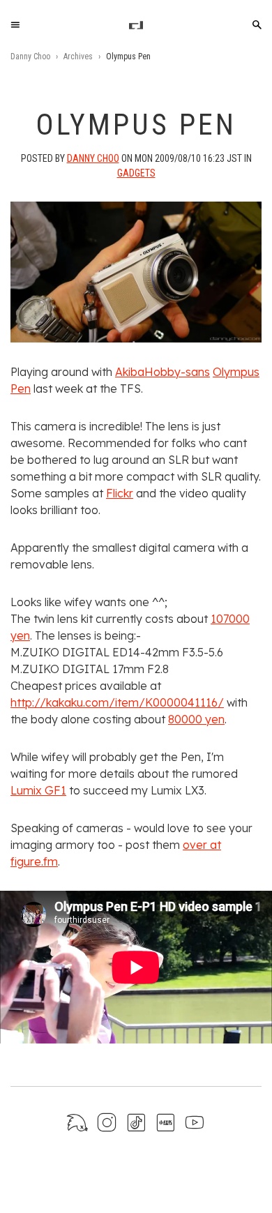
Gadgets (136, 173)
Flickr (119, 493)
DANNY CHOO (93, 158)
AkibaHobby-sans (162, 372)
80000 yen (196, 719)
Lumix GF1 (38, 790)
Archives (78, 56)
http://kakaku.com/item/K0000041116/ (117, 702)
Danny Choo (30, 56)
